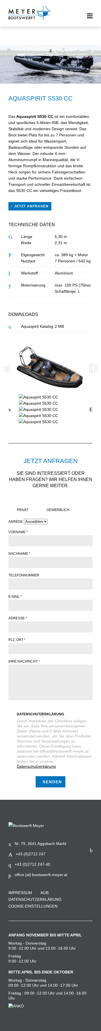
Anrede (15, 521)
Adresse (17, 618)
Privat (22, 510)
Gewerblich (58, 510)
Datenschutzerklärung (40, 714)
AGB (44, 892)
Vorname (18, 532)
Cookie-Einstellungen (33, 906)
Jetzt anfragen (31, 206)
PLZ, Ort (17, 639)
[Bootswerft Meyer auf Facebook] (91, 850)
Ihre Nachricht (24, 661)
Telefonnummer (23, 575)
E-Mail (15, 596)
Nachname (19, 553)
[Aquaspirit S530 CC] (50, 397)
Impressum (20, 892)
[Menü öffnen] (90, 16)
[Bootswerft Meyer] (29, 13)
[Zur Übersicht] (50, 50)
